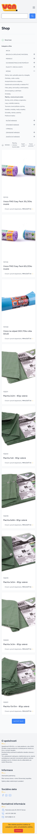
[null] (32, 16)
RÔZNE (7, 145)
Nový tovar (8, 40)
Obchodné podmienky (8, 776)
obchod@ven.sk (10, 817)
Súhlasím (18, 830)
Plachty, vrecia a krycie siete (15, 145)
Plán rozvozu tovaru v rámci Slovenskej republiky (16, 778)
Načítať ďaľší (18, 721)
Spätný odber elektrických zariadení (13, 781)
